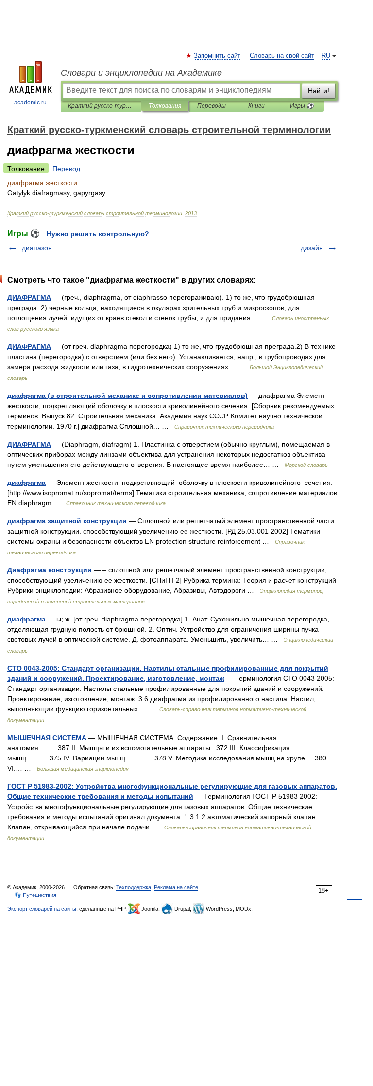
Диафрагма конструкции (49, 570)
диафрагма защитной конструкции (67, 521)
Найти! (318, 91)
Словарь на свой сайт (282, 55)
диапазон (37, 248)
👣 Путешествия (35, 895)
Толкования (165, 106)
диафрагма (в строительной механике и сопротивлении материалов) (127, 395)
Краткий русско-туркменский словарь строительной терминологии (101, 106)
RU (326, 55)
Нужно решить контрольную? (98, 234)
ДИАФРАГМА (29, 297)
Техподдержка (133, 887)
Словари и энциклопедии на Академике (141, 73)
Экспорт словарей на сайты (41, 909)
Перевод (66, 168)
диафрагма (26, 482)
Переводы (211, 106)
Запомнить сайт (217, 55)
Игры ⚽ (302, 106)
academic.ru (30, 102)
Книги (256, 106)
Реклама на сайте (176, 887)
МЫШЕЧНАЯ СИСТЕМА (46, 737)
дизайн (312, 248)
